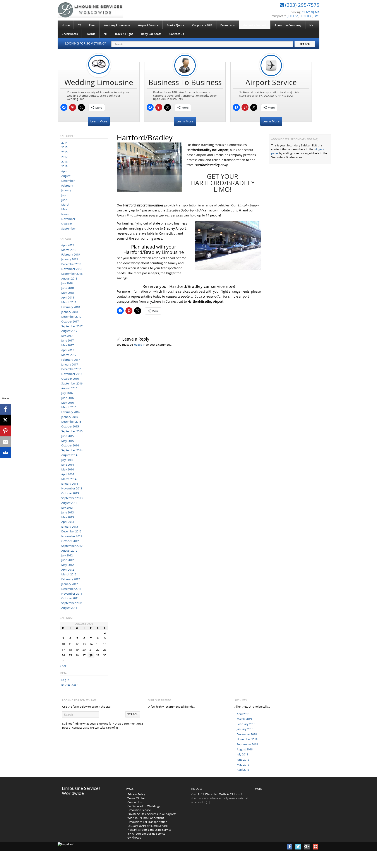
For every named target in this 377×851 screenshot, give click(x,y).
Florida (91, 34)
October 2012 (70, 541)
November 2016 (71, 374)
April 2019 (67, 245)
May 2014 (67, 469)
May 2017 (67, 345)
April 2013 (67, 522)
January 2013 (69, 526)
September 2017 (71, 326)
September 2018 (71, 274)
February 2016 (70, 412)
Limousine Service (139, 810)
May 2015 (67, 441)
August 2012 (69, 550)
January (66, 190)
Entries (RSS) (69, 684)
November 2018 (71, 269)
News (65, 214)
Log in (65, 680)
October (66, 224)
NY (311, 25)
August (65, 176)
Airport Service (148, 25)
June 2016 (67, 398)
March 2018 (68, 302)
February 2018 (70, 307)
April (64, 171)
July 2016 (67, 393)
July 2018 (67, 283)
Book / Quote (175, 25)
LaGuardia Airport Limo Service (147, 826)
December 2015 (71, 422)
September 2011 (71, 603)
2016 (64, 152)
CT (79, 25)
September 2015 (71, 431)
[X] (5, 420)
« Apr (63, 666)
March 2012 (68, 574)
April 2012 (67, 569)
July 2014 (67, 460)
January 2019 (69, 259)
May (64, 209)
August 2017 (69, 331)
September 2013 (71, 498)
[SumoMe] (5, 452)
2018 (64, 162)
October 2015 (70, 426)
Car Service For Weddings (143, 806)
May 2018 (67, 293)
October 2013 (70, 493)
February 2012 (70, 579)
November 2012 (71, 536)
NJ (105, 34)
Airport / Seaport (254, 25)
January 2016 (69, 417)
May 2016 (67, 403)
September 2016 (71, 383)
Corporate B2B (202, 25)
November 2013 (71, 488)
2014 (64, 142)
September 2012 (71, 546)
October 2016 (70, 379)
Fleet (92, 25)
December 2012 (71, 531)
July (63, 195)
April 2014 (67, 474)
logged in (139, 345)
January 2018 (69, 312)
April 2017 (67, 350)
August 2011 (69, 608)
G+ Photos (134, 837)
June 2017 (67, 340)
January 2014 (69, 484)
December (68, 181)
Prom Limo (227, 25)
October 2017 (70, 321)
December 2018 (71, 264)
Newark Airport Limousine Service (149, 830)
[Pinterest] (5, 431)
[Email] (5, 441)
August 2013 (69, 503)
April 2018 (67, 297)
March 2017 (68, 355)
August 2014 (69, 455)
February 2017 (70, 360)
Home (66, 25)
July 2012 (67, 555)
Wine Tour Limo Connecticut (145, 818)
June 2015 (67, 436)
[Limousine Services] (90, 10)
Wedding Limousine (117, 25)
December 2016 (71, 369)
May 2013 (67, 517)
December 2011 (71, 589)
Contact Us (176, 34)
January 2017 (69, 364)
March (65, 204)
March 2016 (68, 407)
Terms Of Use (135, 798)
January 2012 (69, 584)
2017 (64, 157)
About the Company (287, 25)
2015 (64, 147)
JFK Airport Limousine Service (146, 834)
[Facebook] (5, 409)
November (68, 219)
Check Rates (70, 34)
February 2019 (70, 254)
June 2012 (67, 560)
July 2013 (67, 508)
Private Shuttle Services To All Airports (151, 814)
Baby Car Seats (151, 34)
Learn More (98, 121)
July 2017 (67, 336)
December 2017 (71, 317)
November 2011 (71, 593)
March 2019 (68, 250)
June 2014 (67, 465)
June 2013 (67, 512)
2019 (64, 166)
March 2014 (68, 479)
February (67, 185)
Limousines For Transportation (147, 822)
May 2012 (67, 565)
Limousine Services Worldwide (81, 791)
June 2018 (67, 288)
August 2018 (69, 278)
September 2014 (71, 450)
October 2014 (70, 445)
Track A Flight (124, 34)
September (68, 228)
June (64, 200)
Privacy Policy (136, 794)
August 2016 (69, 388)
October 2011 (70, 598)
